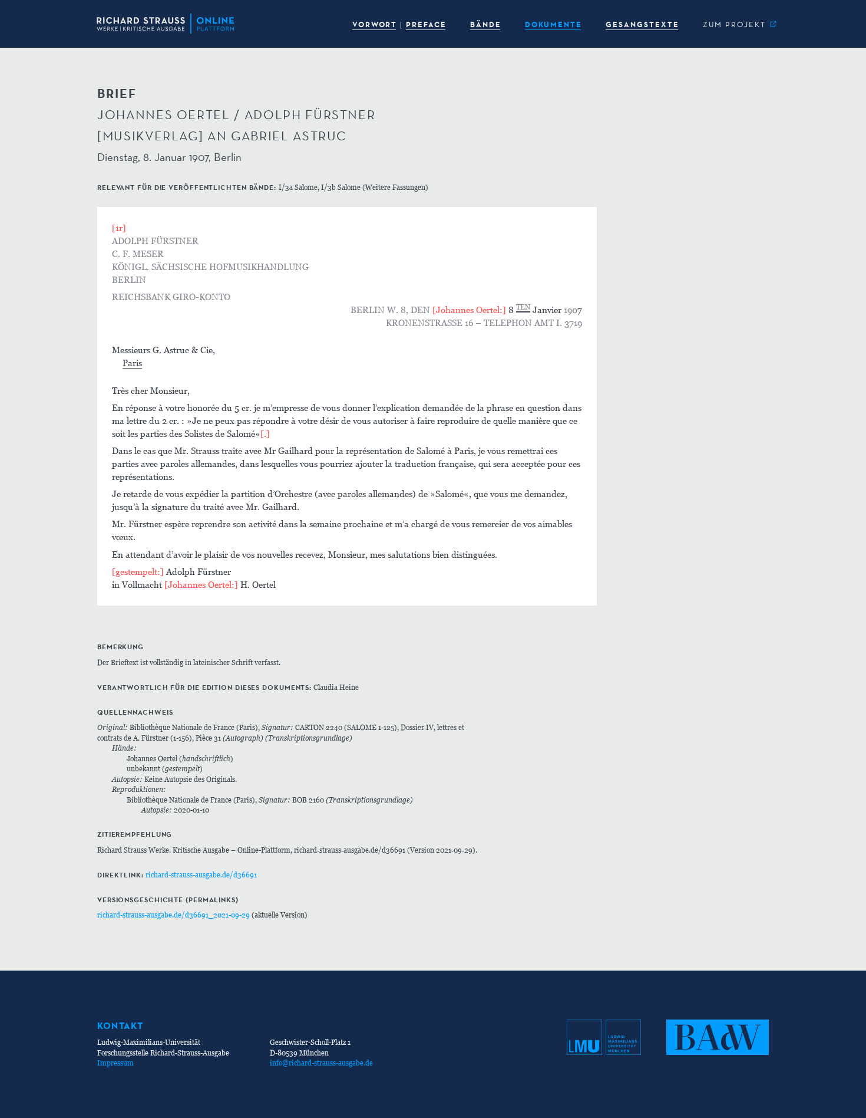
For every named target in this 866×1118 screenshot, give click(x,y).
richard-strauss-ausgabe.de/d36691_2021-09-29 (173, 914)
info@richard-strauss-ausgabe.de (321, 1062)
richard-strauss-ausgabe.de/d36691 (201, 874)
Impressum (115, 1062)
